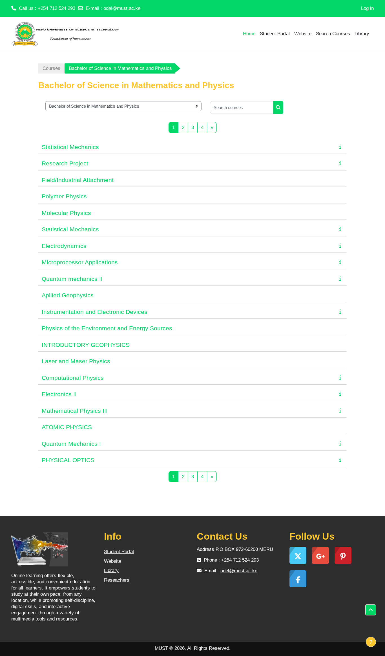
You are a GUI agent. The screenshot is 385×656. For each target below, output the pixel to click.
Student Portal (119, 551)
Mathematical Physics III (75, 410)
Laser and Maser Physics (76, 361)
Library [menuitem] (362, 33)
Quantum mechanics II (72, 279)
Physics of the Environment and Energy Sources (107, 328)
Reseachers (116, 580)
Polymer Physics (64, 196)
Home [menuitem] (249, 33)
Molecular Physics (66, 213)
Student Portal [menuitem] (275, 33)
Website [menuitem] (302, 33)
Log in (367, 8)
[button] (370, 610)
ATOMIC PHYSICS (67, 427)
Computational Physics (73, 377)
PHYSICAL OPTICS (68, 460)
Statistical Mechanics (70, 147)
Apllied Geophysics (68, 295)
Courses (51, 68)
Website (112, 561)
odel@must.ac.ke (121, 8)
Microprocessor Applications (80, 262)
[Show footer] (371, 642)
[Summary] (341, 146)
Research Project (65, 163)
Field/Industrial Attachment (78, 180)
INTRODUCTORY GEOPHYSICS (86, 345)
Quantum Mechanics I (71, 443)
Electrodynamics (64, 246)
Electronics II (59, 394)
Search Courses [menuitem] (333, 33)
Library (111, 570)
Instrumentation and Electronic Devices (94, 312)
